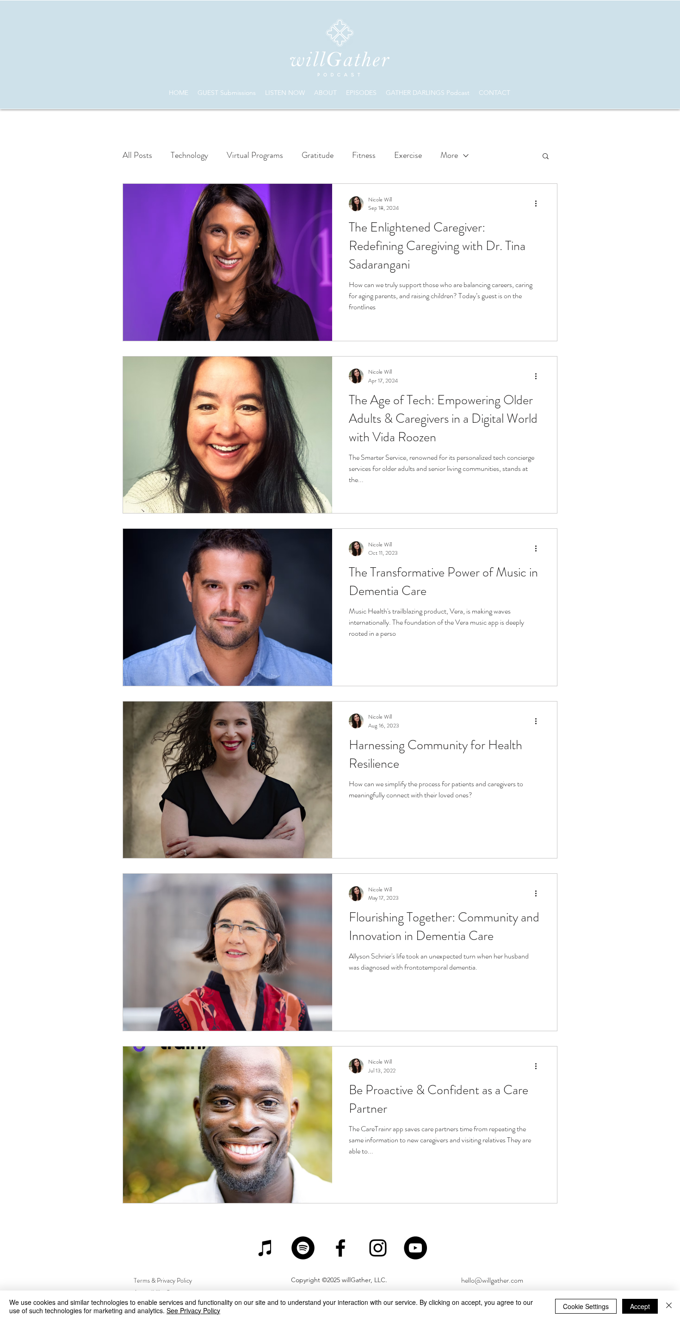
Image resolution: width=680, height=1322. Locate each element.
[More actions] (538, 203)
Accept (640, 1306)
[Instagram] (377, 1247)
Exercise (408, 155)
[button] (545, 157)
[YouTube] (415, 1247)
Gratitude (318, 155)
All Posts (137, 155)
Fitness (364, 155)
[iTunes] (265, 1247)
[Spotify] (303, 1247)
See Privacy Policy (193, 1310)
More (449, 155)
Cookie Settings (586, 1306)
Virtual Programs (255, 155)
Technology (189, 155)
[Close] (668, 1306)
